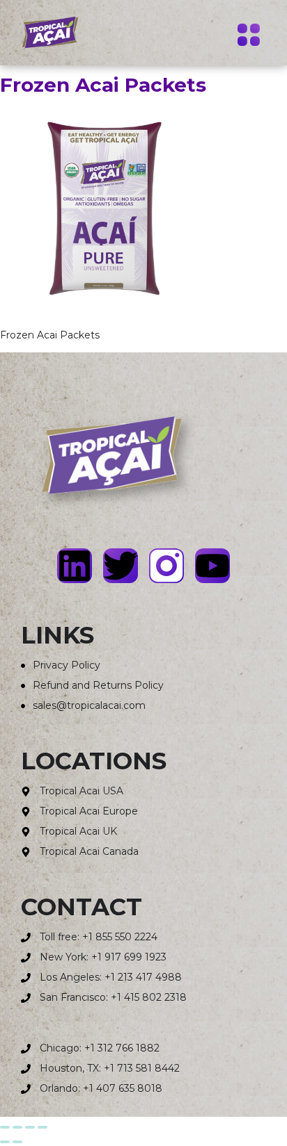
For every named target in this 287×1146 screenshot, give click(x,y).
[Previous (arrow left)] (5, 1141)
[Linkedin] (74, 565)
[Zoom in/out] (5, 1127)
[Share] (30, 1127)
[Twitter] (120, 565)
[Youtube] (212, 565)
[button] (248, 36)
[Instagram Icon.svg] (166, 565)
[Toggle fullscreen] (17, 1127)
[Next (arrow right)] (17, 1141)
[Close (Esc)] (42, 1127)
